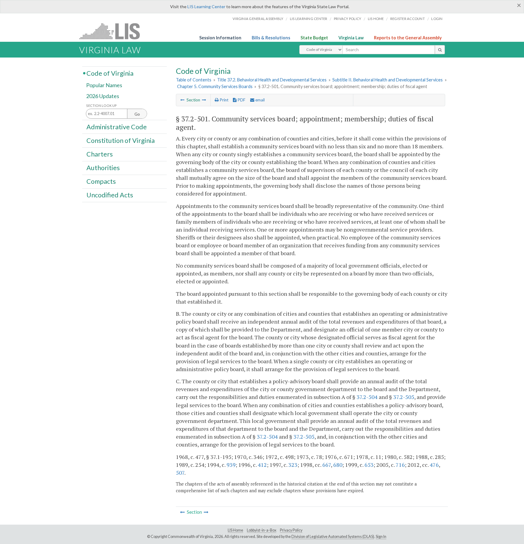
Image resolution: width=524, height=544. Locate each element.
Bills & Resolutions (271, 37)
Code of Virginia (109, 73)
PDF (241, 99)
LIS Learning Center (206, 6)
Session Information (220, 37)
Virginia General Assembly (258, 19)
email (259, 99)
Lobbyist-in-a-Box (261, 530)
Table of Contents (193, 79)
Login (436, 19)
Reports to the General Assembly (408, 37)
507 (180, 472)
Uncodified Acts (109, 195)
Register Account (407, 19)
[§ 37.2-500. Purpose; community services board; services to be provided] (182, 99)
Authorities (103, 168)
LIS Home (235, 530)
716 (400, 464)
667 (326, 464)
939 (231, 464)
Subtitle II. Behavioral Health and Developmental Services (387, 79)
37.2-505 (403, 397)
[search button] (440, 49)
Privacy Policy (347, 19)
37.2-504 (367, 397)
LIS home (376, 19)
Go (137, 114)
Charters (99, 154)
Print (223, 99)
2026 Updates (102, 96)
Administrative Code (116, 126)
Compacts (101, 181)
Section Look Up (101, 105)
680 (337, 464)
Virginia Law (351, 37)
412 (262, 464)
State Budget (314, 37)
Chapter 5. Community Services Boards (215, 86)
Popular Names (104, 85)
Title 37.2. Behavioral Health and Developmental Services (272, 79)
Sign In (381, 536)
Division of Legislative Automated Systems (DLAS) (332, 536)
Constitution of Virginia (120, 140)
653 (369, 464)
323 (292, 464)
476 (434, 464)
